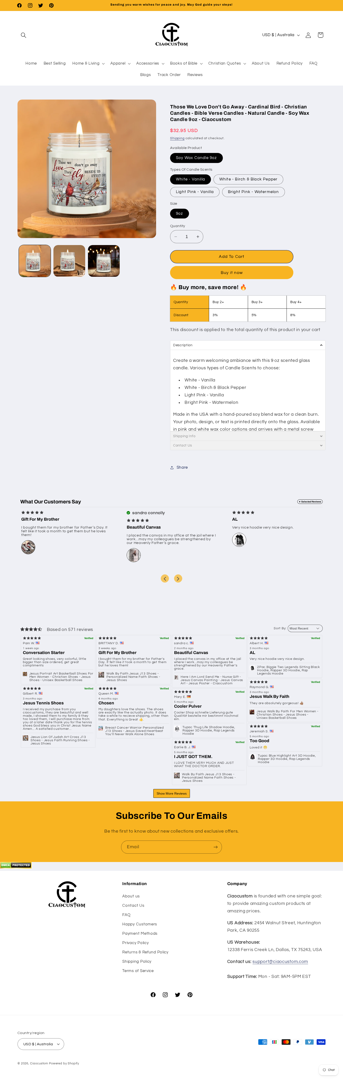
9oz (179, 213)
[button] (24, 35)
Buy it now (232, 272)
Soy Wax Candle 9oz (196, 158)
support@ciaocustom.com (280, 961)
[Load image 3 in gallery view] (104, 261)
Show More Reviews (172, 793)
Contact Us (133, 905)
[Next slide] (178, 579)
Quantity (177, 226)
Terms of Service (138, 971)
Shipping (177, 138)
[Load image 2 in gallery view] (69, 261)
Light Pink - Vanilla (195, 192)
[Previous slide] (165, 579)
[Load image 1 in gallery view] (35, 261)
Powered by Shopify (64, 1063)
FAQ (126, 915)
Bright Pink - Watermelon (253, 192)
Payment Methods (140, 933)
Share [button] (182, 467)
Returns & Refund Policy (145, 952)
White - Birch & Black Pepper (248, 179)
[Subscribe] (215, 847)
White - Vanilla (190, 179)
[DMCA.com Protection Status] (16, 867)
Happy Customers (139, 924)
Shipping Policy (136, 961)
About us (131, 896)
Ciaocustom (39, 1063)
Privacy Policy (135, 943)
